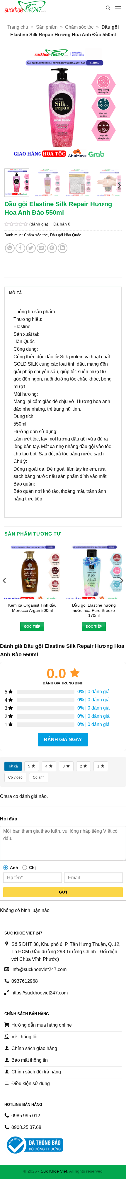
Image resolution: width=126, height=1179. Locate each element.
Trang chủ (17, 27)
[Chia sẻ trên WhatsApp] (10, 248)
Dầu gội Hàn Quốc (65, 235)
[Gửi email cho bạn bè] (41, 248)
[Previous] (14, 105)
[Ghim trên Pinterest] (52, 248)
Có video (15, 777)
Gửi (63, 892)
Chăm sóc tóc (79, 27)
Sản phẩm (46, 27)
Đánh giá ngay (63, 739)
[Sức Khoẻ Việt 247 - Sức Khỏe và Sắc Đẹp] (33, 8)
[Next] (112, 105)
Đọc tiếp (32, 626)
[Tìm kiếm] (108, 7)
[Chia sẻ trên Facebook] (20, 248)
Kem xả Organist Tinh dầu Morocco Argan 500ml (32, 608)
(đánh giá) (39, 224)
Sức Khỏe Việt (54, 1171)
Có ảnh (39, 777)
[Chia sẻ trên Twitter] (31, 248)
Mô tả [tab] (15, 293)
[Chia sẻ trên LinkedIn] (62, 248)
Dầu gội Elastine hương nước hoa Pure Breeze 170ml (94, 610)
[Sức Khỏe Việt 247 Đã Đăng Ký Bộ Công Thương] (33, 1145)
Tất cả (13, 766)
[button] (118, 8)
